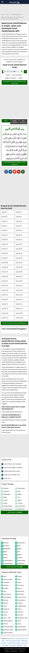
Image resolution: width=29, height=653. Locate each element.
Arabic (8, 75)
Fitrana (20, 576)
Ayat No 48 (19, 318)
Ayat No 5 (4, 221)
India (19, 491)
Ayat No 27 (5, 272)
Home (2, 14)
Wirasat (6, 600)
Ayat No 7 (4, 226)
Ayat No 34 (19, 286)
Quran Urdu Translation (16, 645)
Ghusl (19, 621)
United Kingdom (8, 506)
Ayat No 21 (5, 258)
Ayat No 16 (19, 244)
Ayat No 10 (19, 230)
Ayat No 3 (4, 217)
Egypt (5, 497)
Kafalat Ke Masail (8, 626)
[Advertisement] (14, 103)
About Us (7, 651)
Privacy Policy (14, 651)
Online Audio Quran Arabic (12, 471)
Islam (7, 14)
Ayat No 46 (19, 313)
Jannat (6, 612)
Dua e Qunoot (7, 594)
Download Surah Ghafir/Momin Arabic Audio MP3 (14, 82)
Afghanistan (21, 509)
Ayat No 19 (5, 253)
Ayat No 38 (19, 295)
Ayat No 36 (19, 290)
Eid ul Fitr (6, 585)
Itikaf (19, 579)
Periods (6, 623)
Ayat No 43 (5, 309)
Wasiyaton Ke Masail (9, 629)
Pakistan (6, 488)
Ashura (20, 609)
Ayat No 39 (5, 299)
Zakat (19, 582)
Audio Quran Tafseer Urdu (12, 475)
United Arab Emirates (9, 509)
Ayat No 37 (5, 295)
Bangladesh (7, 494)
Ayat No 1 (4, 212)
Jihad (5, 606)
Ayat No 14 (19, 240)
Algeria (20, 500)
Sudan (5, 503)
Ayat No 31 (5, 281)
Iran (19, 497)
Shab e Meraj (21, 600)
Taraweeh (6, 582)
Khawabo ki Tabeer (23, 618)
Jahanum (20, 612)
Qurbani (6, 588)
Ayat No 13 (5, 240)
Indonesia (6, 491)
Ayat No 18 (19, 249)
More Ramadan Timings (14, 567)
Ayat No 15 (5, 244)
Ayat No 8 (19, 226)
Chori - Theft (7, 618)
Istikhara (20, 603)
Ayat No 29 (5, 276)
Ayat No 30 (19, 276)
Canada (20, 503)
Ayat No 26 (19, 267)
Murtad (6, 603)
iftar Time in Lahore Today (13, 641)
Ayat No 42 (19, 304)
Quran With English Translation (13, 467)
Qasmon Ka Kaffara (9, 632)
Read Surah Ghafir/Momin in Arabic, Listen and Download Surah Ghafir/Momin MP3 (12, 18)
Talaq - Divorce (22, 597)
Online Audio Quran (16, 14)
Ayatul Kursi (21, 591)
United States (21, 506)
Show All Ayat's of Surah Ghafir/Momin (14, 323)
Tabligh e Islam (22, 606)
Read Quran (10, 638)
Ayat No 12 (19, 235)
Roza (5, 576)
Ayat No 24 (19, 263)
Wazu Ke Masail (8, 621)
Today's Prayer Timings (14, 643)
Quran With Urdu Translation (12, 464)
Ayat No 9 (4, 230)
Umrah (19, 588)
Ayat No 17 (5, 249)
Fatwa (5, 615)
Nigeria (20, 494)
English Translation (10, 78)
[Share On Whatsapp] (23, 172)
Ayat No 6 (19, 221)
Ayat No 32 (19, 281)
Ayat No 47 (5, 318)
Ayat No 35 (5, 290)
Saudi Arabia (21, 488)
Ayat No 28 (19, 272)
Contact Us (21, 651)
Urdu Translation (17, 75)
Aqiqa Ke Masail (22, 629)
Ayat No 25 (5, 267)
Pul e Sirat (20, 615)
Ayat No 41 (5, 304)
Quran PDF (7, 478)
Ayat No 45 (5, 313)
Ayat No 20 (19, 253)
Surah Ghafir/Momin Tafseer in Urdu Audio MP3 (14, 163)
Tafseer (20, 78)
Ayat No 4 (19, 217)
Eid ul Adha (21, 585)
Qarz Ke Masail (22, 626)
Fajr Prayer (5, 645)
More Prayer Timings (14, 512)
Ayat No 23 (5, 263)
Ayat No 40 (19, 299)
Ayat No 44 (19, 309)
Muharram (7, 609)
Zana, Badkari (7, 597)
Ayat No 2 (19, 212)
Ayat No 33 (5, 286)
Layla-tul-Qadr (8, 579)
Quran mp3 (18, 638)
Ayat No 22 (19, 258)
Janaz (19, 623)
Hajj (5, 591)
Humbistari (21, 594)
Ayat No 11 (4, 235)
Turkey (5, 500)
